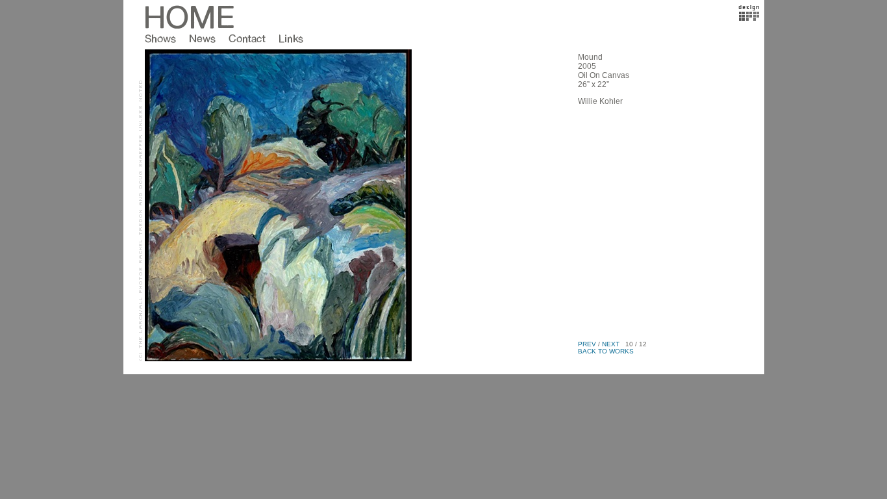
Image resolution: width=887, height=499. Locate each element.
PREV (587, 344)
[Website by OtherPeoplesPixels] (749, 18)
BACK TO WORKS (606, 351)
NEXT (610, 344)
